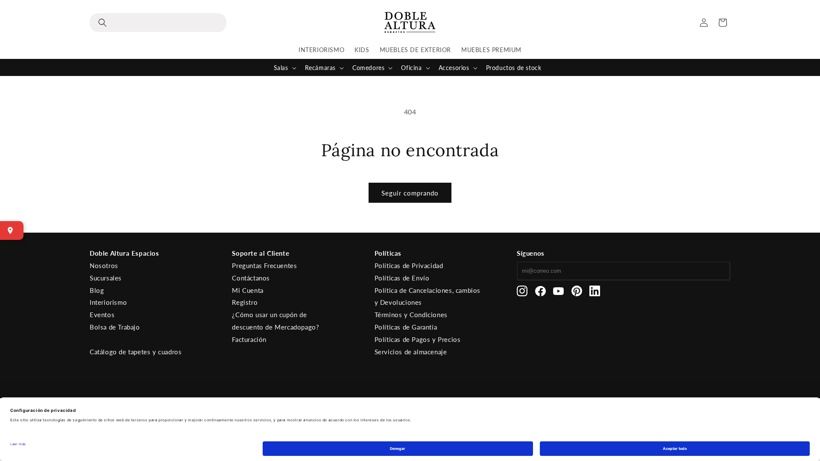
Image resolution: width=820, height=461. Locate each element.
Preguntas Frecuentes (264, 265)
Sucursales (106, 278)
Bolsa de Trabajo (115, 327)
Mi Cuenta (247, 290)
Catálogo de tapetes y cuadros (136, 352)
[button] (158, 22)
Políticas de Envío (402, 278)
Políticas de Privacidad (409, 265)
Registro (245, 302)
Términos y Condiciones (411, 314)
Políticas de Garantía (406, 327)
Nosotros (104, 265)
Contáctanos (251, 278)
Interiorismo (108, 302)
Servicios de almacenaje (411, 352)
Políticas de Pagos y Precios (418, 339)
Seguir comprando (410, 193)
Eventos (102, 314)
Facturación (249, 339)
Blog (97, 290)
